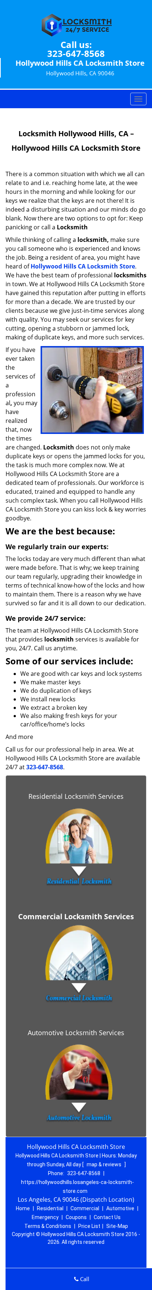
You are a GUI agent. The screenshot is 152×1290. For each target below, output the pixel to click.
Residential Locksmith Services (76, 796)
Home (23, 1208)
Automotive (120, 1208)
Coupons (76, 1217)
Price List (89, 1226)
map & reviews (104, 1164)
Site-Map (117, 1226)
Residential (50, 1208)
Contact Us (107, 1217)
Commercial (84, 1208)
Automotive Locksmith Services (76, 1032)
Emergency (45, 1217)
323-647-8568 (76, 53)
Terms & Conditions (47, 1226)
